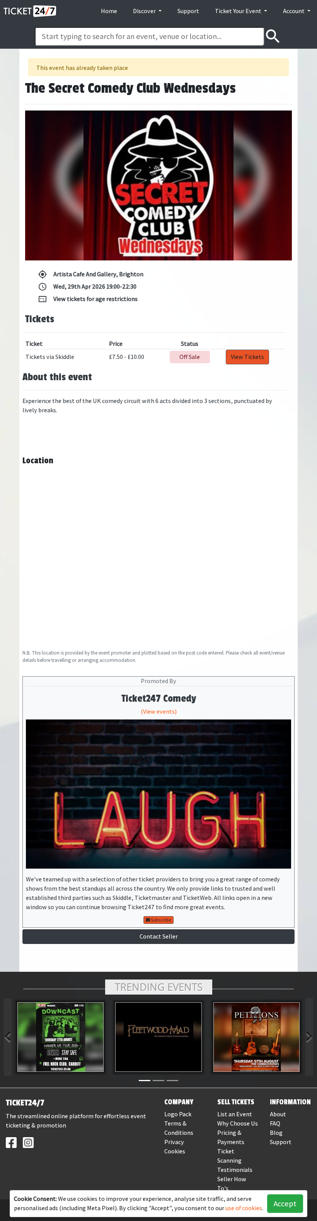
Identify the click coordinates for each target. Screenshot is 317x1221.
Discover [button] (145, 11)
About (278, 1114)
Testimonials (234, 1170)
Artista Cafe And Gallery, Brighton (90, 274)
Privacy (174, 1142)
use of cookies (243, 1208)
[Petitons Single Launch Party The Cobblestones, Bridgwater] (256, 1037)
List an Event (234, 1114)
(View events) (159, 711)
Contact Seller (159, 936)
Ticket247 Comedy (158, 698)
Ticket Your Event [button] (238, 11)
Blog (276, 1133)
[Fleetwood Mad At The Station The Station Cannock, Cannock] (158, 1037)
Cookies (174, 1151)
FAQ (275, 1123)
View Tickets (247, 357)
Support (188, 11)
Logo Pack (177, 1114)
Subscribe (160, 920)
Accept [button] (285, 1204)
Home (109, 11)
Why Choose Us (237, 1123)
